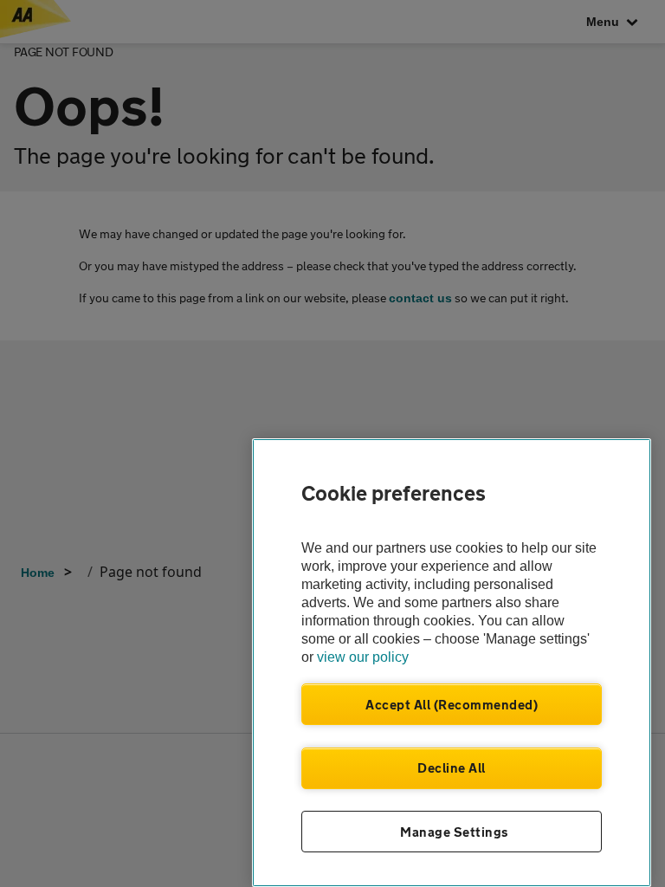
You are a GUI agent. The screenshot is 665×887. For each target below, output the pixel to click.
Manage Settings (454, 831)
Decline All (451, 767)
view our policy (363, 657)
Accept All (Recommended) (451, 704)
